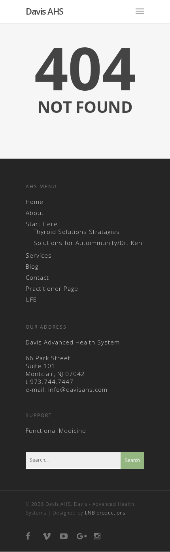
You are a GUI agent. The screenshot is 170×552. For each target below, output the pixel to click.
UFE (31, 299)
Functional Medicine (56, 430)
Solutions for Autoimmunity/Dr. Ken (88, 243)
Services (39, 255)
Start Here (42, 224)
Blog (32, 266)
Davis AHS (44, 11)
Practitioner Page (52, 288)
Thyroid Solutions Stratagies (77, 232)
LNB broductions (105, 512)
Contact (37, 277)
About (35, 213)
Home (34, 202)
